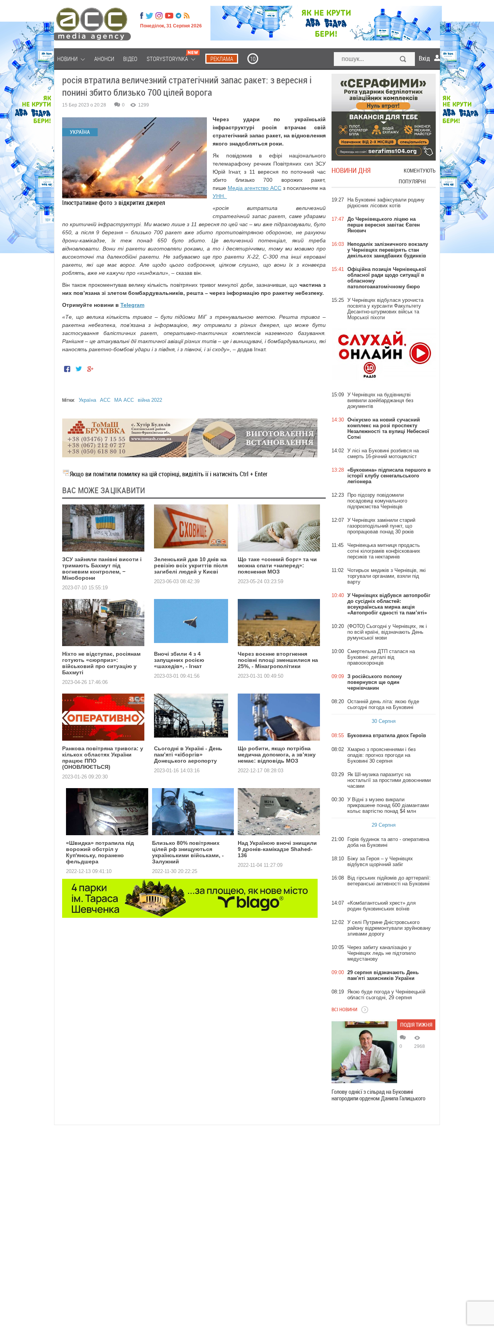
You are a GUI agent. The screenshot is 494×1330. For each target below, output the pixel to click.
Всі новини (344, 1009)
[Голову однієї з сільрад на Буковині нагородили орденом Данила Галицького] (364, 1052)
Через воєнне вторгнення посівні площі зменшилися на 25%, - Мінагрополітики (278, 660)
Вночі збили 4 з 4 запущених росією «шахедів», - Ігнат (179, 660)
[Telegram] (178, 15)
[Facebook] (141, 15)
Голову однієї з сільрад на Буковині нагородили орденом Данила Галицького (378, 1095)
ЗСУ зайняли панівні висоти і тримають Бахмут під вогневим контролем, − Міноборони (102, 568)
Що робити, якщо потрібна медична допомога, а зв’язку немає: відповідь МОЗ (277, 754)
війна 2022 (150, 400)
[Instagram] (160, 15)
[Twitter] (149, 15)
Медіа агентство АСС (254, 188)
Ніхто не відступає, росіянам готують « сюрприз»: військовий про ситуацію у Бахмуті (101, 663)
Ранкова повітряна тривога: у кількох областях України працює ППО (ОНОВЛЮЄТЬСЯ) (102, 757)
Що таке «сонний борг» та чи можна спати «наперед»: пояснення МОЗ (277, 565)
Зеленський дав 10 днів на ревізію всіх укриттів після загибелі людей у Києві (191, 565)
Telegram (132, 305)
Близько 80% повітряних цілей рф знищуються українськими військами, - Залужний (188, 852)
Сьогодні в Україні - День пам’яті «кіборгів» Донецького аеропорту (188, 754)
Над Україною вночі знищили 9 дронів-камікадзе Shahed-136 (277, 849)
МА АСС (124, 400)
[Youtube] (169, 15)
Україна (87, 400)
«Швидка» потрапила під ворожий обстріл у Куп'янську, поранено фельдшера (100, 852)
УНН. (220, 196)
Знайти (403, 60)
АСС (105, 400)
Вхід (424, 58)
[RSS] (186, 15)
